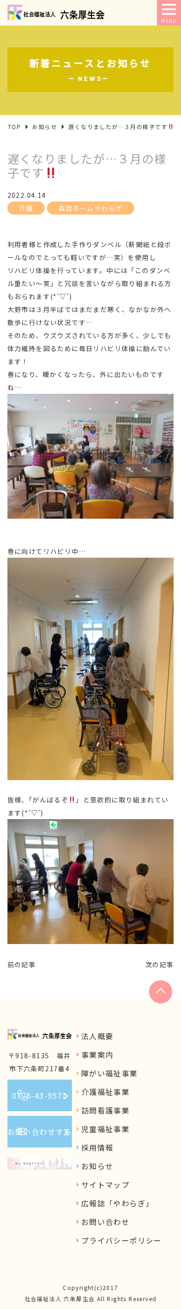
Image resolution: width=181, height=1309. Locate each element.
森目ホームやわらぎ (90, 208)
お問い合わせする (39, 1131)
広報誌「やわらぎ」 (117, 1203)
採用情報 (97, 1147)
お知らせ (97, 1166)
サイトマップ (105, 1184)
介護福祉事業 (105, 1091)
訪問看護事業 (105, 1110)
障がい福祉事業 (109, 1073)
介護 (26, 208)
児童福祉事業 (105, 1128)
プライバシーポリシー (121, 1240)
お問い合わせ (105, 1221)
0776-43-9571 (39, 1095)
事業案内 (97, 1054)
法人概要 (97, 1036)
